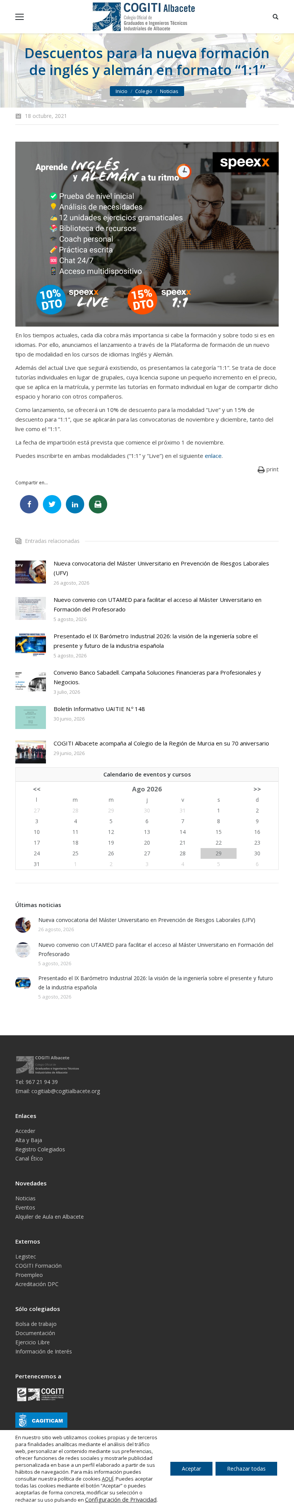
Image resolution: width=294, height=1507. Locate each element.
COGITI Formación (38, 1265)
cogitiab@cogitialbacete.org (65, 1091)
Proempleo (29, 1274)
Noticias (169, 91)
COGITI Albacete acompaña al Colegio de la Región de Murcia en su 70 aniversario (161, 743)
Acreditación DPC (37, 1284)
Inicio (121, 91)
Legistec (25, 1256)
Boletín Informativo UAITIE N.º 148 (99, 709)
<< (37, 789)
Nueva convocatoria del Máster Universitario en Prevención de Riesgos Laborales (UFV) (161, 568)
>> (257, 789)
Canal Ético (29, 1158)
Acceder (25, 1130)
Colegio (143, 91)
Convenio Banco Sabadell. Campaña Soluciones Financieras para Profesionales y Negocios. (157, 677)
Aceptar (191, 1468)
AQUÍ (107, 1478)
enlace (213, 455)
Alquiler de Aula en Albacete (49, 1216)
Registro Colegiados (40, 1149)
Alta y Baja (28, 1140)
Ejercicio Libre (32, 1342)
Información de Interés (43, 1351)
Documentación (35, 1333)
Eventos (25, 1207)
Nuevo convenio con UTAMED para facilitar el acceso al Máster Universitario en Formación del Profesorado (157, 604)
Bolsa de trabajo (36, 1323)
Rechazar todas (246, 1468)
